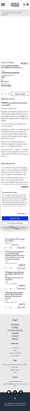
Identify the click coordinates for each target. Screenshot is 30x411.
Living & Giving (15, 330)
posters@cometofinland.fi (15, 381)
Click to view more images (15, 59)
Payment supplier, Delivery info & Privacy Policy (15, 365)
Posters (15, 324)
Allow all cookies (15, 218)
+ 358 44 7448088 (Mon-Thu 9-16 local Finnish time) (15, 385)
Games (15, 333)
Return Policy (15, 367)
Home (3, 11)
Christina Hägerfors (10, 73)
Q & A (15, 372)
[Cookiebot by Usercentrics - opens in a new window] (21, 187)
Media (15, 350)
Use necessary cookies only (15, 223)
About (15, 339)
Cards (15, 327)
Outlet (15, 336)
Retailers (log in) (15, 370)
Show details (21, 213)
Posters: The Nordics (20, 11)
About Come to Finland (15, 353)
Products (9, 11)
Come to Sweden (15, 356)
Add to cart (21, 248)
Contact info (15, 348)
